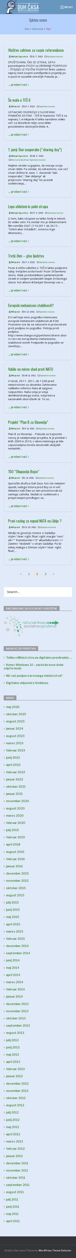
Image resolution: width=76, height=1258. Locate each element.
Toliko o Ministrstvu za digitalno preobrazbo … (39, 657)
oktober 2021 (16, 786)
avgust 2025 (15, 721)
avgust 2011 (15, 1192)
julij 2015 (12, 902)
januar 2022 (14, 779)
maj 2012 (12, 1127)
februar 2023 (15, 750)
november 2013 (17, 1011)
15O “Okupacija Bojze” (23, 471)
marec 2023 (14, 743)
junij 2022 (13, 757)
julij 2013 (12, 1040)
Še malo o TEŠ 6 (19, 100)
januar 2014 (14, 996)
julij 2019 (12, 830)
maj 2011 (12, 1214)
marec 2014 (14, 982)
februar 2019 (15, 837)
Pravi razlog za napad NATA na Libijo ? (35, 521)
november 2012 (17, 1091)
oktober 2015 (16, 888)
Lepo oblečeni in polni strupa (28, 206)
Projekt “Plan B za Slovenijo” (28, 422)
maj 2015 (12, 917)
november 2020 (17, 801)
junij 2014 (13, 960)
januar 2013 (14, 1076)
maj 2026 (13, 707)
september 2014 (18, 953)
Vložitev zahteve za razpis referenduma (36, 50)
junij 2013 (13, 1047)
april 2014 (13, 975)
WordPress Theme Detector (55, 1250)
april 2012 (13, 1134)
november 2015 (17, 880)
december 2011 (17, 1163)
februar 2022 (15, 772)
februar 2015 (15, 938)
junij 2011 (12, 1206)
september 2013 (18, 1025)
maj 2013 (12, 1054)
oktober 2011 (15, 1177)
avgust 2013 (15, 1033)
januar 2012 (14, 1156)
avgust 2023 (15, 736)
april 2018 (13, 844)
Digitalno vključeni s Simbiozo (27, 683)
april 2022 (13, 765)
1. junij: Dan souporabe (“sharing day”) (35, 149)
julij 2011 (12, 1199)
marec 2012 (14, 1141)
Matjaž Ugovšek (19, 56)
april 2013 (13, 1062)
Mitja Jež (15, 106)
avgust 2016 (15, 852)
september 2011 (18, 1185)
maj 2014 (12, 968)
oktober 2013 (16, 1018)
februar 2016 (15, 859)
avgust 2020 (15, 808)
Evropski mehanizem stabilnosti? (31, 305)
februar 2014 (15, 989)
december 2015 (17, 873)
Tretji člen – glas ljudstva (26, 256)
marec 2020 (15, 815)
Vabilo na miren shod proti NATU (30, 369)
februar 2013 (15, 1069)
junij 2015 (13, 909)
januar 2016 (14, 866)
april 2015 (13, 924)
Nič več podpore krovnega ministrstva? (34, 676)
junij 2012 (13, 1120)
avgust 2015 (15, 895)
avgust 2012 (15, 1105)
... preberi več (18, 84)
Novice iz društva (19, 160)
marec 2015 (14, 931)
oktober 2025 (16, 714)
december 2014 (17, 946)
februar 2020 (15, 823)
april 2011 (13, 1221)
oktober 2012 (16, 1098)
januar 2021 (14, 794)
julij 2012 (12, 1112)
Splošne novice (55, 56)
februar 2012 (15, 1148)
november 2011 (17, 1170)
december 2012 (17, 1083)
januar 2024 (14, 728)
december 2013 (17, 1004)
